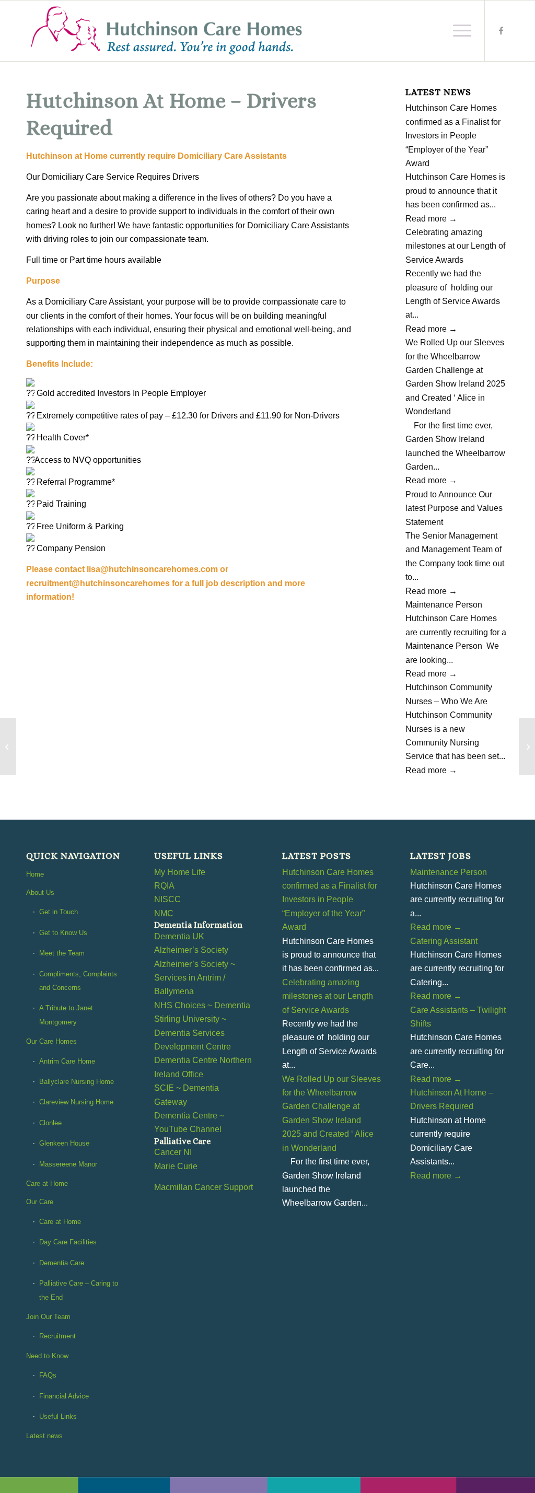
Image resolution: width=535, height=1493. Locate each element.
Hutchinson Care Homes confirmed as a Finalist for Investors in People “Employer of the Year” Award (453, 135)
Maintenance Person (443, 604)
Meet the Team (62, 953)
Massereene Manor (68, 1164)
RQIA (164, 885)
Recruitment (57, 1336)
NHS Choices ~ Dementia (202, 1005)
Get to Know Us (63, 933)
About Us (40, 892)
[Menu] (458, 31)
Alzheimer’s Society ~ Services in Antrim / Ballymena (194, 978)
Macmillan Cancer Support (203, 1187)
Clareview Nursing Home (76, 1102)
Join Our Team (48, 1317)
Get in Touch (58, 912)
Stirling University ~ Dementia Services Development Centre (192, 1032)
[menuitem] (458, 31)
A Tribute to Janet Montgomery (66, 1014)
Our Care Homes (51, 1041)
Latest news (44, 1436)
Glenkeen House (64, 1143)
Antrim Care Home (67, 1061)
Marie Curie (175, 1166)
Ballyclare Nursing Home (76, 1082)
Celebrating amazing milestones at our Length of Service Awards (455, 246)
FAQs (47, 1375)
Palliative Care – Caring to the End (78, 1290)
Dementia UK (179, 936)
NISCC (167, 899)
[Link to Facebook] (501, 30)
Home (35, 874)
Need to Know (47, 1356)
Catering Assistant (444, 941)
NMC (163, 913)
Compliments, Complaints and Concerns (78, 981)
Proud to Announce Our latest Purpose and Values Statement (454, 508)
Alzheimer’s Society (191, 950)
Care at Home (47, 1183)
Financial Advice (64, 1396)
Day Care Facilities (68, 1242)
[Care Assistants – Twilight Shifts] (527, 746)
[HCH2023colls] (167, 31)
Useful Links (58, 1416)
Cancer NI (173, 1152)
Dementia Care (61, 1263)
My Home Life (179, 872)
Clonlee (50, 1123)
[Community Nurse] (8, 746)
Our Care (39, 1202)
